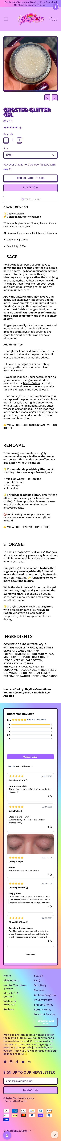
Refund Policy (42, 1009)
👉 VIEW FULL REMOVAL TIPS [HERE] (26, 527)
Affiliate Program (45, 995)
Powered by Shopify (16, 1101)
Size (5, 148)
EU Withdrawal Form (46, 1022)
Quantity (8, 134)
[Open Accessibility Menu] (56, 6)
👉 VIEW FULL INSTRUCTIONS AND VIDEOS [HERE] (30, 426)
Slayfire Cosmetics (23, 1098)
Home (7, 975)
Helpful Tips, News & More (15, 987)
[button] (50, 19)
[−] (6, 140)
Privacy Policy (43, 999)
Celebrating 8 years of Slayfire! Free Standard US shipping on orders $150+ (30, 3)
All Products (11, 980)
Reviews (8, 1009)
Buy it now (30, 187)
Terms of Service (44, 1014)
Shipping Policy (43, 1004)
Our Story (40, 985)
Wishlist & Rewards (9, 1003)
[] (29, 579)
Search (38, 975)
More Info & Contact (11, 995)
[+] (19, 140)
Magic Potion (31, 383)
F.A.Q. (37, 980)
